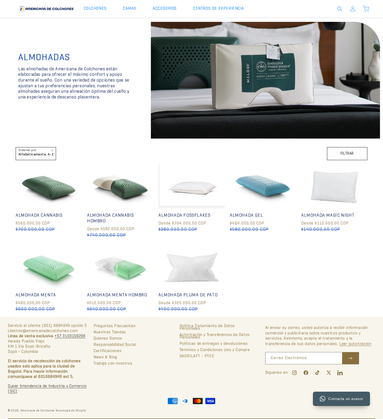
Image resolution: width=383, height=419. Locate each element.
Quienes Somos (108, 338)
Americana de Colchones (37, 410)
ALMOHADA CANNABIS (39, 215)
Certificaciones (107, 351)
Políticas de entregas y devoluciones (214, 344)
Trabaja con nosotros (113, 363)
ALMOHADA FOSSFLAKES (184, 215)
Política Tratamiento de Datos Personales (207, 327)
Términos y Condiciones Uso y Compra (215, 350)
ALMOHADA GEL (246, 215)
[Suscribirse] (350, 358)
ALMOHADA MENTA (36, 295)
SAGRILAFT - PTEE (197, 356)
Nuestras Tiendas (110, 332)
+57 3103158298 (69, 336)
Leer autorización (355, 344)
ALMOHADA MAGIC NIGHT (328, 215)
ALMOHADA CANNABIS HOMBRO (110, 218)
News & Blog (105, 357)
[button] (97, 8)
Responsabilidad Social (115, 345)
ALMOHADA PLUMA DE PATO (188, 295)
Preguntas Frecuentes (114, 326)
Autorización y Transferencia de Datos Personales (215, 336)
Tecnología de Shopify (70, 410)
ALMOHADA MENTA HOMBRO (117, 295)
